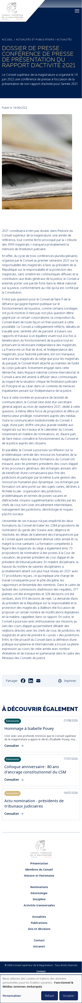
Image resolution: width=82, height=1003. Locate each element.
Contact (39, 940)
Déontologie (39, 893)
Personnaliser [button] (12, 995)
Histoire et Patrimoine (39, 875)
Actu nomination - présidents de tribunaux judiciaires (34, 803)
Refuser (49, 995)
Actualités (64, 39)
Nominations (39, 887)
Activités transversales (39, 905)
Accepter (68, 995)
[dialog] (41, 989)
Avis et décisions (39, 929)
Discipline (39, 899)
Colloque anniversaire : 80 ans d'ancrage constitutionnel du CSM (35, 769)
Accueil (7, 39)
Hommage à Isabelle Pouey (29, 728)
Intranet (39, 946)
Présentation (39, 863)
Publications (39, 923)
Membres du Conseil (39, 869)
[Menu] (77, 11)
